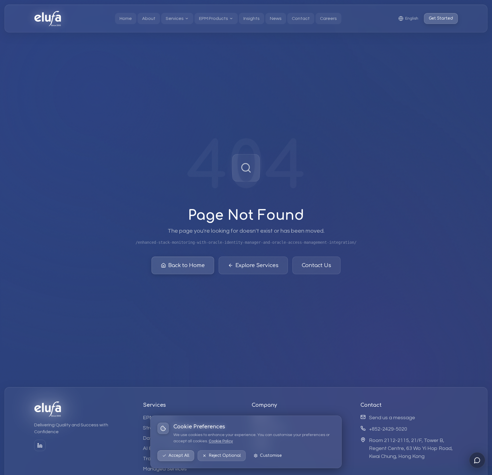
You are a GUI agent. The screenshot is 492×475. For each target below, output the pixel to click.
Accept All (179, 455)
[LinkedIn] (40, 445)
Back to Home (186, 265)
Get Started (441, 18)
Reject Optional (225, 455)
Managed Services (165, 469)
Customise (271, 455)
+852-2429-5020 (388, 429)
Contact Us (316, 265)
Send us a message (392, 417)
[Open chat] (477, 460)
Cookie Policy (221, 441)
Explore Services (256, 265)
